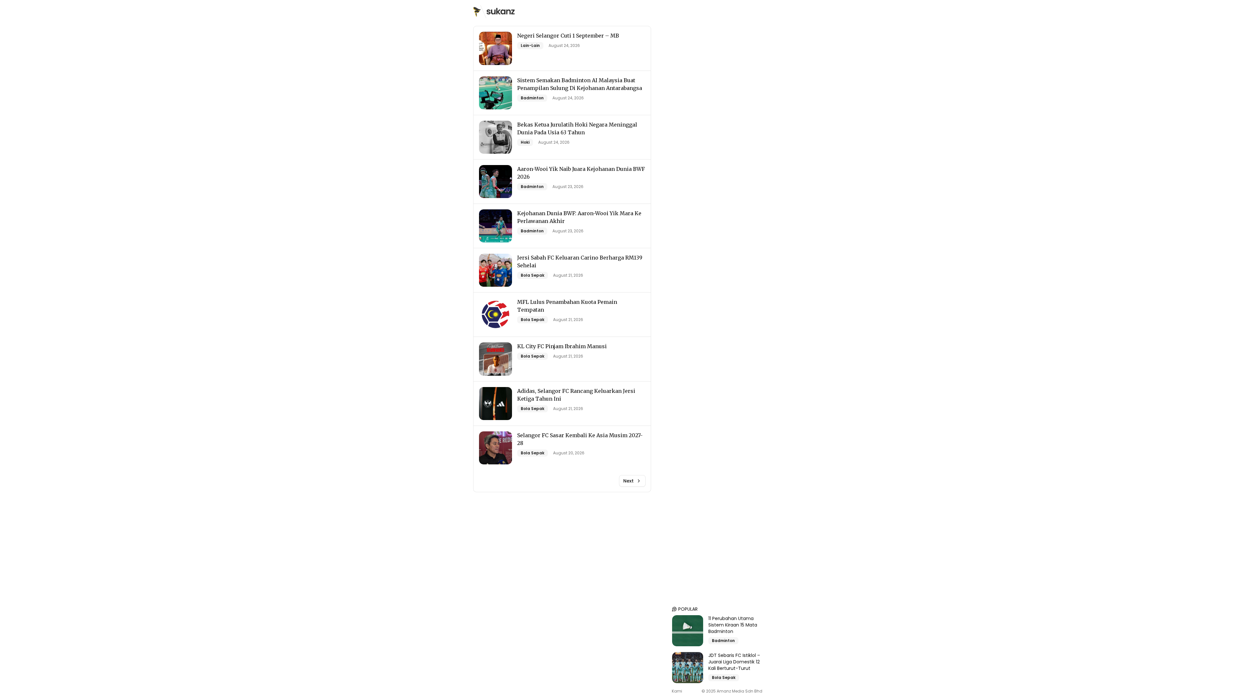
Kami (677, 691)
